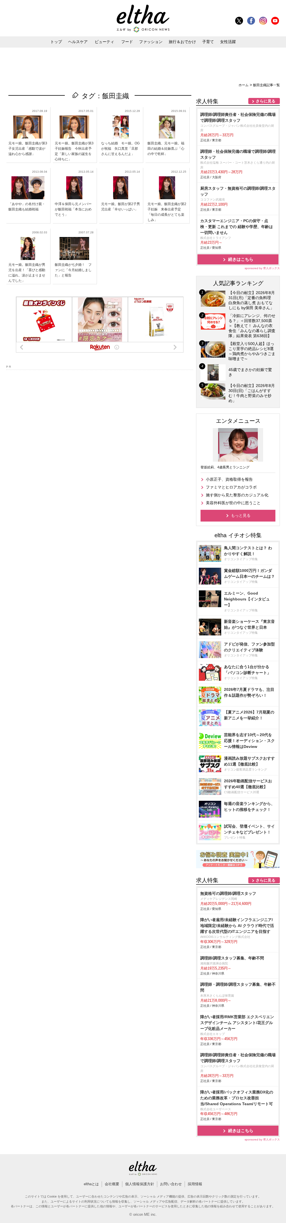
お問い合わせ (171, 1184)
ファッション (151, 41)
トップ (56, 41)
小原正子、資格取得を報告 (229, 479)
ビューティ (104, 41)
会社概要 (112, 1184)
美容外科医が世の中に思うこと (233, 503)
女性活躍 (228, 41)
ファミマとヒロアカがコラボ (231, 487)
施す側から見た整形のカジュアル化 (237, 495)
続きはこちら (240, 259)
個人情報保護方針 (139, 1184)
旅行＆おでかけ (182, 41)
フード (127, 41)
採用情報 (195, 1184)
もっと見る (241, 515)
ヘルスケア (78, 41)
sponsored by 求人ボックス (262, 268)
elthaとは (91, 1184)
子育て (208, 41)
